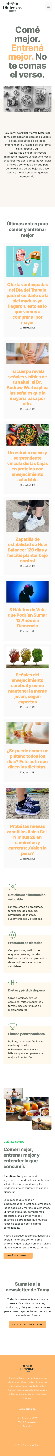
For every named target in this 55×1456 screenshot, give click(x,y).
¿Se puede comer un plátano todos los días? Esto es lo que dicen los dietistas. (28, 758)
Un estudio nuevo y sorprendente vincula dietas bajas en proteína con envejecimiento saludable (27, 466)
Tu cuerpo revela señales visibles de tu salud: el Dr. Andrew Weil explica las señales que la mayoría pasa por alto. (27, 387)
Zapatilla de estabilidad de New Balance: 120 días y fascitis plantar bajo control (27, 549)
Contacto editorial (27, 1324)
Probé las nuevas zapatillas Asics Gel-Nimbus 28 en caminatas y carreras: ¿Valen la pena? (27, 840)
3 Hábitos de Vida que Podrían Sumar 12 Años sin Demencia (27, 617)
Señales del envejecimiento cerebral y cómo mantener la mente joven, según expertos (27, 688)
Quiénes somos (18, 1255)
